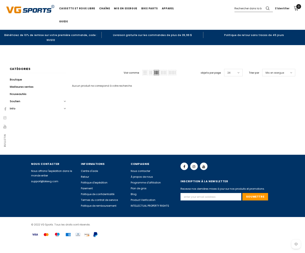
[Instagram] (194, 166)
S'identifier (282, 8)
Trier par (254, 72)
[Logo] (30, 9)
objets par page (211, 72)
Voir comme (131, 72)
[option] (51, 37)
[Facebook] (184, 166)
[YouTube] (203, 166)
